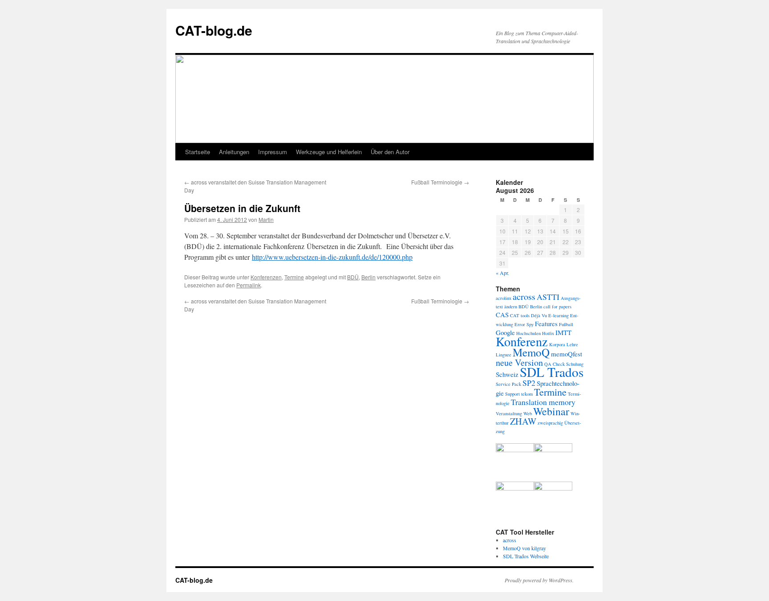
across (524, 296)
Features (546, 323)
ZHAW (523, 421)
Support (512, 394)
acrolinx (503, 298)
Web (527, 413)
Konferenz (522, 341)
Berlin (368, 277)
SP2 (528, 382)
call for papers (557, 306)
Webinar (551, 411)
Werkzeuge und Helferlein (329, 151)
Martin (266, 219)
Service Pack (508, 384)
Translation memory (543, 402)
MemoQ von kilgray (524, 548)
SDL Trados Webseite (526, 556)
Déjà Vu (539, 315)
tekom (527, 394)
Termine (294, 277)
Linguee (503, 355)
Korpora (557, 344)
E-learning (558, 315)
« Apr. (502, 272)
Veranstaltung (509, 413)
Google (505, 332)
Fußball (566, 324)
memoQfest (566, 353)
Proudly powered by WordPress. (539, 580)
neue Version (519, 362)
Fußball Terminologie (440, 182)
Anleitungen (234, 151)
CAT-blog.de (213, 30)
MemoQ (531, 352)
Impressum (272, 151)
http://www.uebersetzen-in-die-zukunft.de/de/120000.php (332, 257)
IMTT (563, 332)
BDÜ (353, 277)
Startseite (197, 151)
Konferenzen (266, 277)
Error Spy (524, 324)
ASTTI (548, 296)
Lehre (572, 344)
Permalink (248, 285)
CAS (502, 314)
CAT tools (520, 315)
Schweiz (507, 374)
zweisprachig (550, 423)
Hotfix (548, 333)
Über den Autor (390, 151)
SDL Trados (551, 371)
